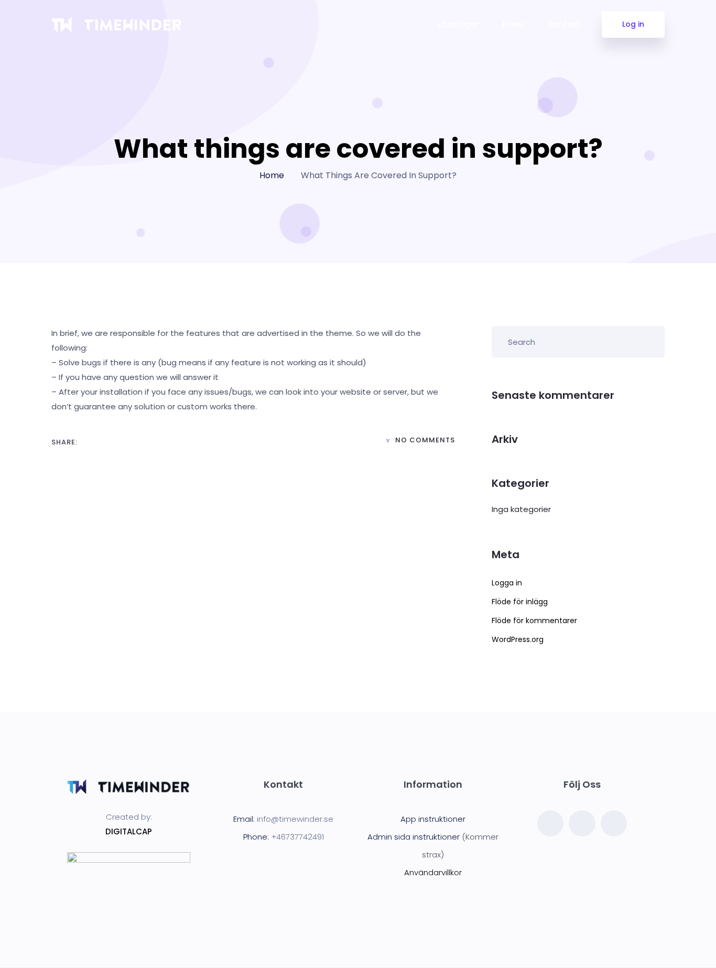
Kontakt (564, 24)
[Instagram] (582, 823)
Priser (513, 24)
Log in (633, 24)
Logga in (507, 583)
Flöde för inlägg (520, 601)
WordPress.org (518, 639)
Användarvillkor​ (433, 872)
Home (271, 175)
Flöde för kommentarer (534, 620)
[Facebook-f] (550, 823)
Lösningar (458, 24)
